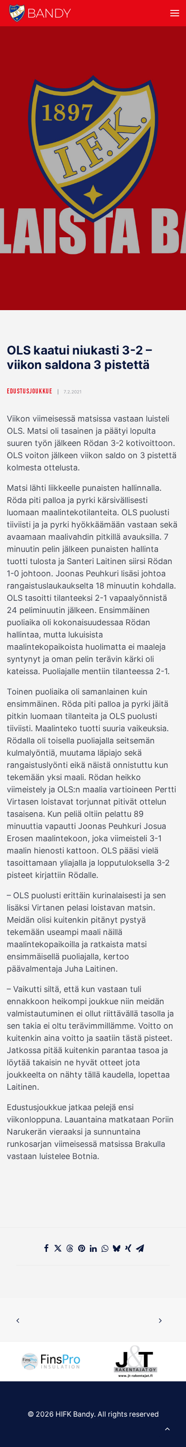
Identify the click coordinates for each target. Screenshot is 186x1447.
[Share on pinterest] (81, 1248)
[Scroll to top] (167, 1428)
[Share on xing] (128, 1248)
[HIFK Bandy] (40, 13)
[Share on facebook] (46, 1248)
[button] (174, 13)
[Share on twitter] (57, 1248)
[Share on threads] (69, 1248)
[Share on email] (140, 1248)
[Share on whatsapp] (104, 1248)
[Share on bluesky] (116, 1248)
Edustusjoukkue (29, 391)
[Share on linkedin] (93, 1248)
